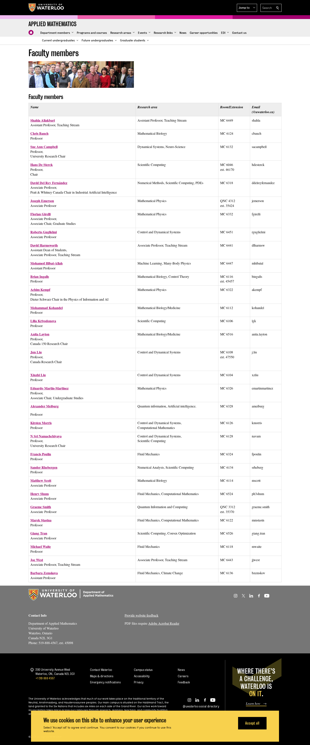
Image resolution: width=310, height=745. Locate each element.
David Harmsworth (44, 245)
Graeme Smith (40, 506)
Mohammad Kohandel (46, 307)
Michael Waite (40, 546)
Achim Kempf (40, 289)
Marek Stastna (40, 520)
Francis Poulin (40, 454)
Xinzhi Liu (38, 374)
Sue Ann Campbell (44, 146)
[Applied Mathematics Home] (31, 32)
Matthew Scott (40, 480)
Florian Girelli (40, 214)
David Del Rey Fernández (48, 182)
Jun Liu (36, 352)
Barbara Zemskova (44, 572)
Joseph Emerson (42, 200)
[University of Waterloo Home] (46, 7)
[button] (247, 8)
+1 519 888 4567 (45, 678)
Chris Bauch (39, 133)
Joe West (36, 559)
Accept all (252, 723)
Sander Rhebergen (43, 467)
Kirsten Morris (41, 422)
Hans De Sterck (41, 164)
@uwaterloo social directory (201, 706)
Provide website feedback (141, 615)
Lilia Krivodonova (43, 320)
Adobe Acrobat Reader (163, 623)
